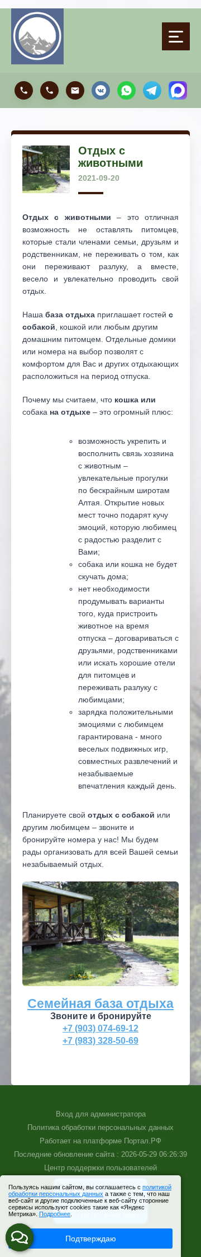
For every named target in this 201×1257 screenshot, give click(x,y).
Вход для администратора (101, 1114)
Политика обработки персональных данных (100, 1127)
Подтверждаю (90, 1238)
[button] (20, 1237)
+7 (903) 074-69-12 (100, 1028)
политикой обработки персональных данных (89, 1190)
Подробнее (54, 1214)
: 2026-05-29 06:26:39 (152, 1154)
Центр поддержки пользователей (100, 1168)
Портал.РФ (142, 1141)
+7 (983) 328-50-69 (100, 1040)
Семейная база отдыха (100, 1003)
